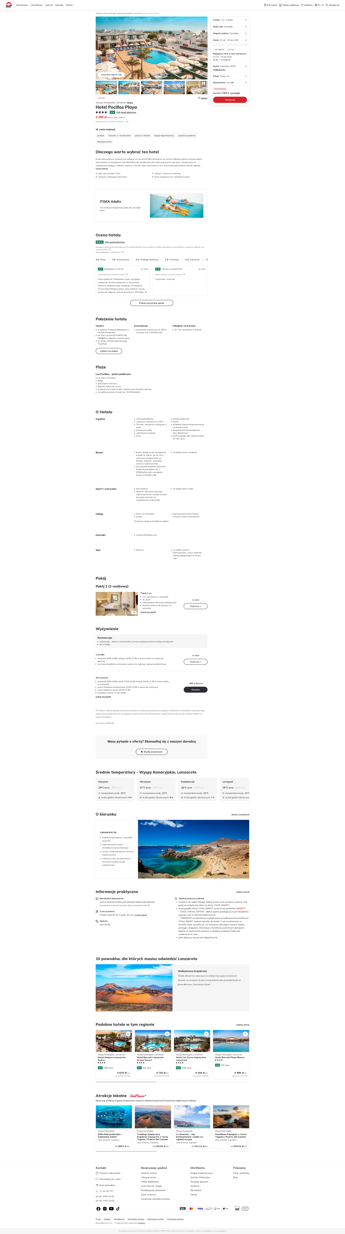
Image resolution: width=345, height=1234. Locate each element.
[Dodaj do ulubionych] (128, 1033)
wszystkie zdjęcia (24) (111, 74)
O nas (98, 1219)
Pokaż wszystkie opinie (151, 303)
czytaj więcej (102, 168)
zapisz (204, 98)
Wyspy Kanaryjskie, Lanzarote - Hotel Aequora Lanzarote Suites (112, 1032)
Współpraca (119, 1219)
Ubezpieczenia (148, 1177)
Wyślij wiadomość (153, 751)
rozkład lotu (219, 69)
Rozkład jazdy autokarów (153, 1190)
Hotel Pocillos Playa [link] (151, 13)
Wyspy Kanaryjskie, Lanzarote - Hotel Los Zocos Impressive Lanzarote (190, 1032)
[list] (110, 249)
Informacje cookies (155, 1219)
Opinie (193, 1194)
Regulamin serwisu (136, 1219)
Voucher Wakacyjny (200, 1177)
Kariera (107, 1219)
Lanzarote (138, 13)
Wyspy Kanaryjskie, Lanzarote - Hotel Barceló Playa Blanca (229, 1032)
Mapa (130, 102)
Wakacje (99, 13)
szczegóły (235, 93)
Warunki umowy (149, 1173)
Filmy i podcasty (241, 1173)
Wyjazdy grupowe (199, 1181)
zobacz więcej (242, 892)
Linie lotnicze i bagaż (151, 1186)
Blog (235, 1177)
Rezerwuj (230, 99)
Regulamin (222, 1231)
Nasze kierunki (110, 13)
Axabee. (141, 1223)
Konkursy (195, 1186)
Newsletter (195, 1190)
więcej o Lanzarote (240, 814)
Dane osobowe (148, 1194)
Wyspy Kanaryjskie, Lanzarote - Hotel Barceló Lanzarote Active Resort (151, 1032)
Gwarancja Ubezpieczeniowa (155, 1199)
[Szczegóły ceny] (124, 117)
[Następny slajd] (208, 259)
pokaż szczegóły (148, 612)
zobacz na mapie (109, 351)
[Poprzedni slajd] (99, 604)
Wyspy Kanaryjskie (124, 13)
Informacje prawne (175, 1219)
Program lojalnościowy (201, 1173)
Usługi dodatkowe (150, 1181)
